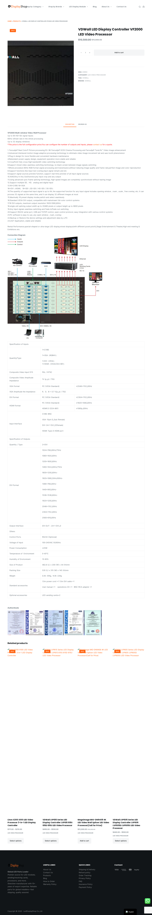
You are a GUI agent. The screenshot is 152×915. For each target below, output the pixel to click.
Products (17, 21)
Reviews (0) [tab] (82, 124)
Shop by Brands (55, 6)
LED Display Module (77, 6)
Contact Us (121, 6)
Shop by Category (33, 6)
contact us (97, 144)
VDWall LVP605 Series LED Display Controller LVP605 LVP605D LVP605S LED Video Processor (126, 824)
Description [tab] (69, 124)
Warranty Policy (49, 884)
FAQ (80, 881)
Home (10, 21)
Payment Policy (85, 887)
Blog (95, 6)
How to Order (49, 881)
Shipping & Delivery (87, 869)
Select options (15, 841)
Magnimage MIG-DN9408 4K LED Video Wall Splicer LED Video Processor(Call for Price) (93, 822)
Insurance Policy (85, 884)
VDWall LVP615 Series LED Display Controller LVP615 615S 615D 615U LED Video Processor (57, 822)
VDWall (85, 78)
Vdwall (88, 81)
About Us (105, 6)
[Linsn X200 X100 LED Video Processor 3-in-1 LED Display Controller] (23, 732)
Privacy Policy (85, 878)
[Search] (140, 7)
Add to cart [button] (84, 841)
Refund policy (84, 872)
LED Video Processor (97, 75)
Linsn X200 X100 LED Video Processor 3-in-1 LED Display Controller (22, 822)
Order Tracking (85, 875)
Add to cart (119, 52)
